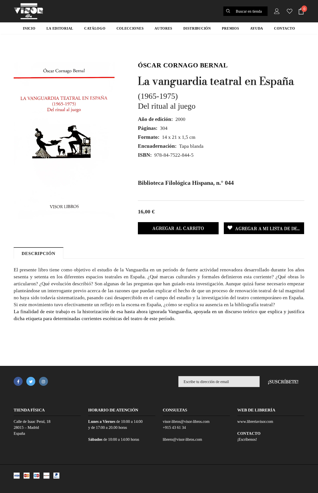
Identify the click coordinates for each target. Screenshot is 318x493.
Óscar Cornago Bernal (183, 65)
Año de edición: (155, 119)
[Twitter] (30, 381)
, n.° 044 (186, 183)
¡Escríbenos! (247, 439)
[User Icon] (275, 11)
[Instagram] (43, 381)
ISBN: (145, 155)
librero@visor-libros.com (182, 439)
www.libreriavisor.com (255, 421)
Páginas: (148, 128)
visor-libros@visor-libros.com (186, 421)
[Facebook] (18, 381)
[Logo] (28, 11)
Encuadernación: (157, 146)
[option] (64, 140)
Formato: (148, 137)
